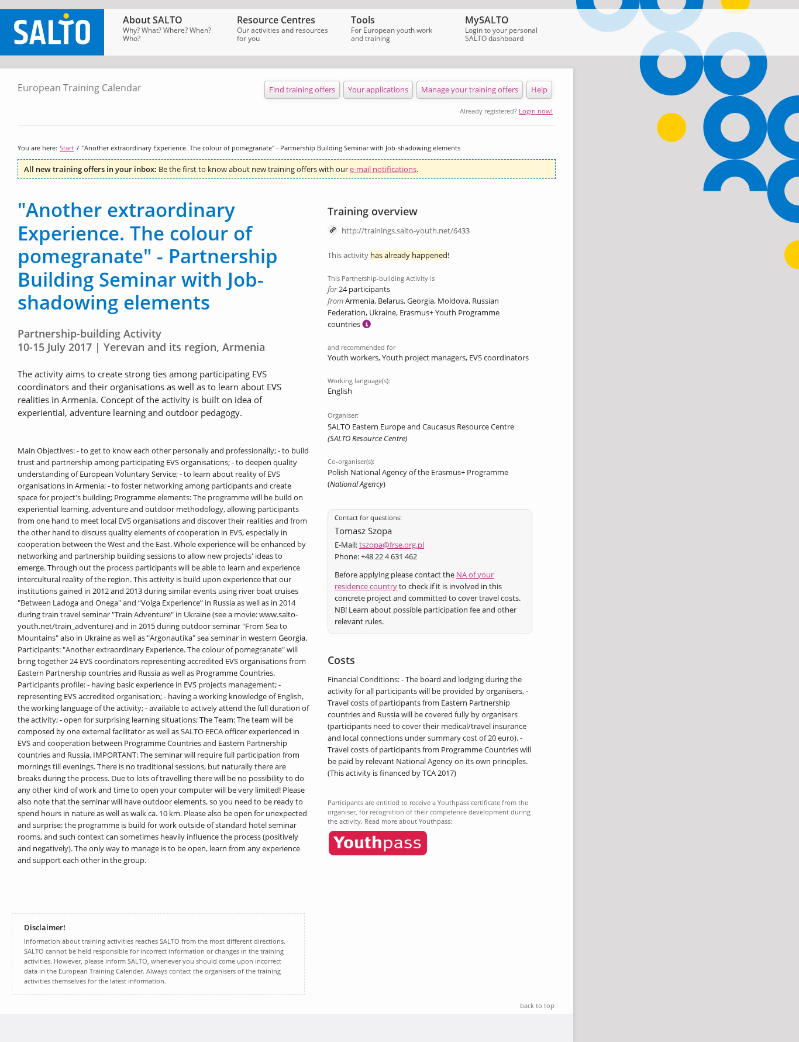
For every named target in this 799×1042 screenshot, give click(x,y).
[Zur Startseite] (52, 52)
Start (67, 147)
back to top (537, 1005)
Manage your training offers (469, 89)
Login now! (536, 110)
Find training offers (302, 89)
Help (539, 89)
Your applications (378, 89)
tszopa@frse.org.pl (391, 544)
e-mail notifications (383, 169)
